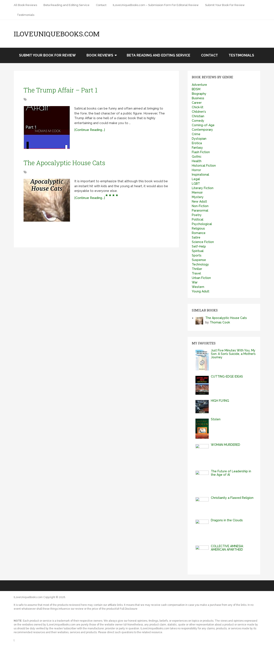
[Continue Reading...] (89, 130)
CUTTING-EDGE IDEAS (227, 376)
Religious (198, 228)
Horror (196, 170)
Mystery (198, 197)
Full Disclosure (128, 608)
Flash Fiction (201, 152)
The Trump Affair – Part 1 (60, 90)
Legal (196, 179)
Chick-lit (197, 107)
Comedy (198, 120)
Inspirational (200, 174)
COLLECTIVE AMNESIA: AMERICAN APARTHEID (227, 547)
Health (196, 161)
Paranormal (200, 210)
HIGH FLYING (220, 400)
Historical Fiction (204, 165)
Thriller (197, 269)
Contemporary (202, 129)
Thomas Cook (220, 322)
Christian (198, 116)
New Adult (199, 201)
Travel (196, 273)
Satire (196, 237)
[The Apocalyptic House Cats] (47, 200)
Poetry (197, 215)
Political (197, 219)
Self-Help (199, 246)
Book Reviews (99, 55)
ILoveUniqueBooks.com (57, 33)
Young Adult (200, 291)
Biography (199, 93)
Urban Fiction (201, 278)
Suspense (199, 260)
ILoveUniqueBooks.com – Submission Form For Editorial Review (156, 5)
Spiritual (198, 251)
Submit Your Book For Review (225, 5)
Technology (200, 264)
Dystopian (199, 138)
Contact (101, 5)
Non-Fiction (200, 206)
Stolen (215, 419)
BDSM (196, 89)
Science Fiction (203, 242)
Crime (196, 134)
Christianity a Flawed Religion (232, 497)
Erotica (197, 143)
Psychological (202, 224)
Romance (199, 233)
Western (198, 287)
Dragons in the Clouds (227, 520)
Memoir (197, 192)
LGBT (196, 183)
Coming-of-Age (203, 125)
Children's (199, 111)
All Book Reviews (25, 5)
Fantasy (197, 147)
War (195, 282)
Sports (196, 255)
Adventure (199, 84)
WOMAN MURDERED (225, 444)
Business (198, 98)
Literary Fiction (202, 188)
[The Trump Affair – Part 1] (47, 127)
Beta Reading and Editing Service (66, 5)
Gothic (196, 156)
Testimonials (25, 14)
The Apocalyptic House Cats (64, 163)
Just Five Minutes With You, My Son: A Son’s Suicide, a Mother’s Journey (233, 354)
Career (197, 102)
